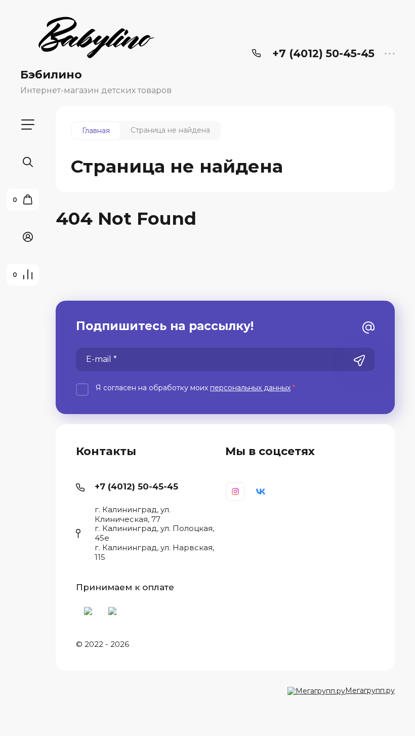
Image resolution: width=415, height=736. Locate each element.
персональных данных (250, 387)
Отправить (359, 360)
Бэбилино (51, 74)
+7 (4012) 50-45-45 (323, 53)
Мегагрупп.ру (370, 690)
